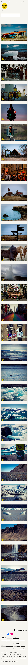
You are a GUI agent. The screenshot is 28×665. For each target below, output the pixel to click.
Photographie (10, 650)
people (18, 648)
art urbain (17, 641)
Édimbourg (15, 661)
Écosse (10, 661)
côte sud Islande (4, 643)
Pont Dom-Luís (3, 656)
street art (6, 658)
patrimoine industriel (4, 648)
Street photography (12, 658)
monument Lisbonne (9, 646)
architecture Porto (22, 640)
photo (22, 648)
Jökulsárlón (23, 643)
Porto (14, 656)
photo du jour (4, 650)
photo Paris (10, 654)
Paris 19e (18, 646)
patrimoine (23, 646)
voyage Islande (16, 659)
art (1, 641)
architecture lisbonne (5, 640)
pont (20, 654)
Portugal (18, 656)
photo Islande (4, 654)
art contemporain (7, 641)
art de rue (13, 641)
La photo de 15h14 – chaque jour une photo (12, 2)
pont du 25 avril (9, 656)
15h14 (3, 637)
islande (18, 644)
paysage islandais (12, 648)
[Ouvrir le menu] (2, 10)
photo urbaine (16, 654)
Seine (2, 658)
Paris (15, 646)
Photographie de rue (18, 650)
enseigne (13, 643)
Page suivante (20, 630)
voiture (18, 658)
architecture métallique (14, 640)
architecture (16, 638)
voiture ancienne (23, 658)
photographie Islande (5, 652)
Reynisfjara (24, 656)
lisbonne (3, 646)
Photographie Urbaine (15, 652)
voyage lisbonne (4, 661)
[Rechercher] (22, 15)
